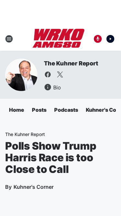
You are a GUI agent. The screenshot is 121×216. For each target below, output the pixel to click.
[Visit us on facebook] (48, 74)
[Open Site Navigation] (9, 39)
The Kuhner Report (71, 63)
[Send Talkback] (98, 39)
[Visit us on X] (60, 74)
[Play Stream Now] (110, 39)
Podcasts (66, 110)
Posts (39, 110)
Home (16, 110)
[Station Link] (58, 38)
